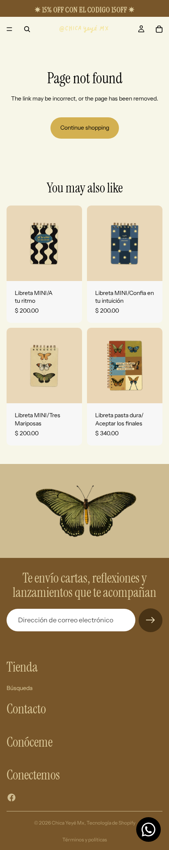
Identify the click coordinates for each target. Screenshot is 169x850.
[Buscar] (27, 29)
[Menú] (9, 29)
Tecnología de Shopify (111, 823)
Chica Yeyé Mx (68, 823)
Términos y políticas (84, 839)
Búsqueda (19, 687)
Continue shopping (84, 127)
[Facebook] (11, 797)
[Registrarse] (150, 620)
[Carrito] (159, 29)
